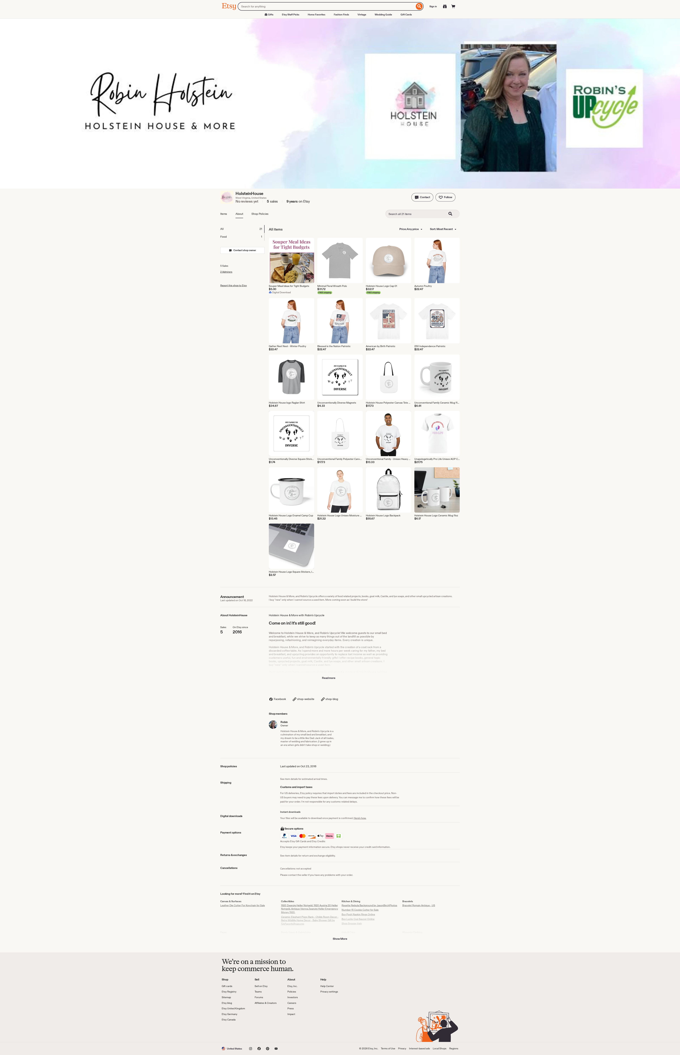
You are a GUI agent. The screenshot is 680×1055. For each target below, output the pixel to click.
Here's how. (360, 818)
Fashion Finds (341, 14)
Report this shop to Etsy (233, 285)
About (239, 213)
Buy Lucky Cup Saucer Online (358, 919)
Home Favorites (316, 14)
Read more (328, 678)
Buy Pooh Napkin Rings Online (358, 914)
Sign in (433, 6)
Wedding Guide (383, 14)
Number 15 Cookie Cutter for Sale (360, 909)
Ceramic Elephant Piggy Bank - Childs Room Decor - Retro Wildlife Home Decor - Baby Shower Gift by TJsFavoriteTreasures (309, 920)
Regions (453, 1048)
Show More (340, 938)
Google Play (260, 1031)
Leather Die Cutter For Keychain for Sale (242, 905)
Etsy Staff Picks (290, 14)
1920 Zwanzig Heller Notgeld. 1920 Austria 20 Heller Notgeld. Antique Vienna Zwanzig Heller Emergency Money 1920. (309, 909)
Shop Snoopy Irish (352, 923)
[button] (422, 197)
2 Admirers (226, 271)
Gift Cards (406, 14)
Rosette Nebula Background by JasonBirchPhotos (369, 905)
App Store (234, 1031)
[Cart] (453, 6)
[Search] (419, 6)
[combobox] (326, 6)
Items (223, 213)
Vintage (362, 14)
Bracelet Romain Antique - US (418, 905)
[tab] (242, 229)
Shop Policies (259, 213)
